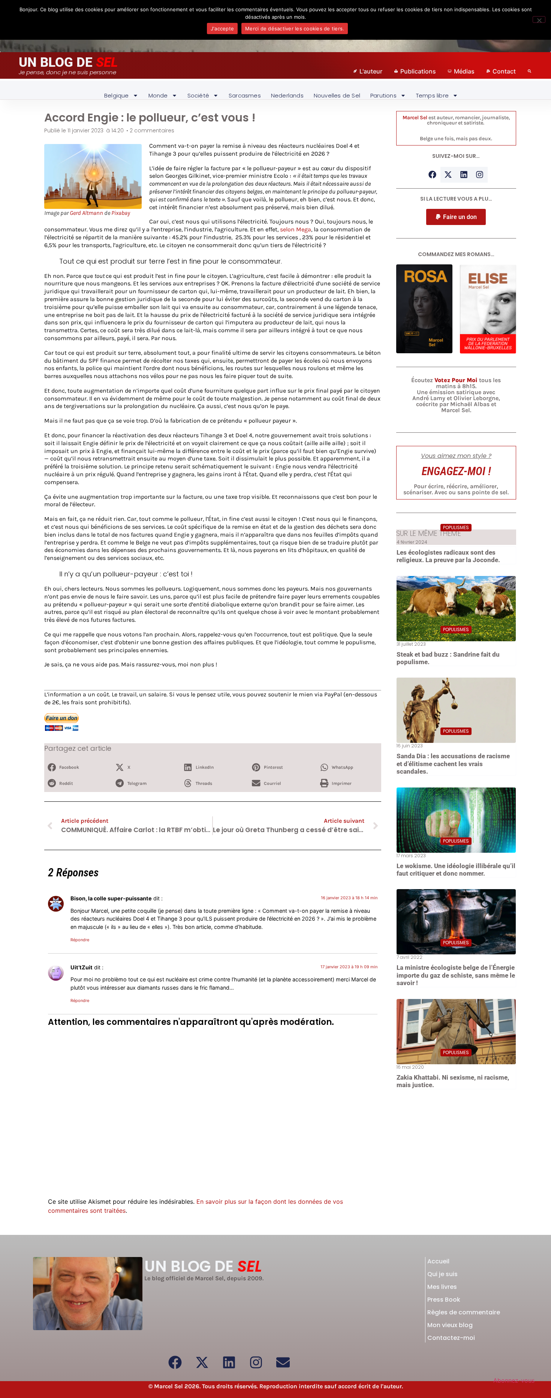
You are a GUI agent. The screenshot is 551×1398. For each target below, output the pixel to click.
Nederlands (287, 95)
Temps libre (432, 95)
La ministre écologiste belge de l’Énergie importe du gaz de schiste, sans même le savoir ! (456, 975)
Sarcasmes (245, 95)
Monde (158, 95)
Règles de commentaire (463, 1312)
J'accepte (222, 29)
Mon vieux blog (450, 1325)
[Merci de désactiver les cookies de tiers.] (539, 19)
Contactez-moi (451, 1338)
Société (198, 95)
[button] (76, 767)
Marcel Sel (415, 117)
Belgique (116, 95)
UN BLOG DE (68, 62)
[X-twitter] (448, 175)
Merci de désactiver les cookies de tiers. (294, 29)
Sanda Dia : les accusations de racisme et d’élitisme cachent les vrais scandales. (453, 763)
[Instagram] (480, 175)
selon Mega (295, 229)
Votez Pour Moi (456, 380)
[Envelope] (283, 1362)
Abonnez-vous (514, 1380)
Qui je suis (442, 1274)
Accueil (438, 1261)
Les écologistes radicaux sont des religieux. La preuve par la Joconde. (448, 556)
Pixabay (120, 212)
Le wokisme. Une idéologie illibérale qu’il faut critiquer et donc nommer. (456, 869)
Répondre (79, 939)
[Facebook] (432, 175)
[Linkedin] (464, 175)
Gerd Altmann (86, 212)
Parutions (383, 95)
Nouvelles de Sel (337, 95)
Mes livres (442, 1286)
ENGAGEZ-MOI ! (456, 471)
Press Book (443, 1299)
